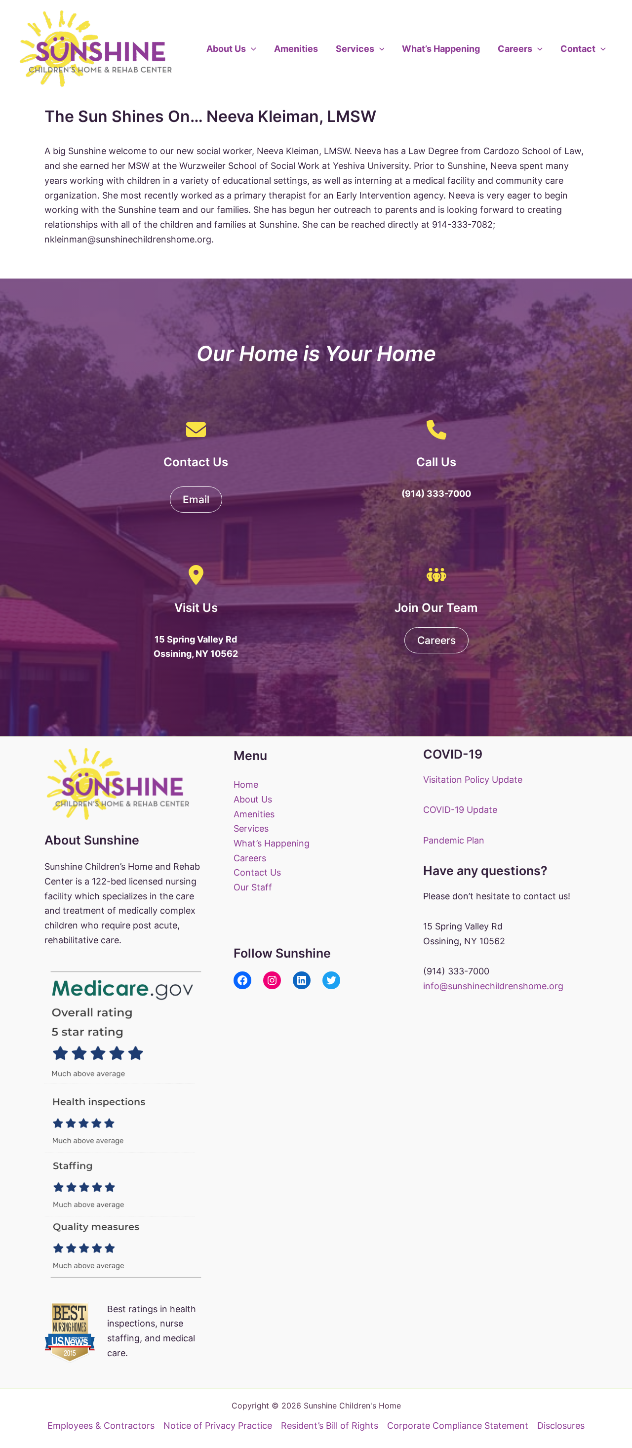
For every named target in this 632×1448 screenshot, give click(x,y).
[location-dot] (196, 575)
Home (246, 784)
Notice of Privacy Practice (217, 1425)
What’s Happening (441, 48)
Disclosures (561, 1425)
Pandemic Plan (453, 840)
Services (355, 48)
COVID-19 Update (460, 809)
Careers (515, 48)
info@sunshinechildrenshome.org (493, 986)
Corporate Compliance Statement (457, 1425)
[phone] (436, 429)
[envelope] (196, 429)
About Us (226, 48)
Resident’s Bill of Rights (329, 1425)
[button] (251, 48)
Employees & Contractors (101, 1425)
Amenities (296, 48)
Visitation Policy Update (472, 779)
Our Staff (253, 887)
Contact (577, 48)
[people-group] (436, 575)
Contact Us (257, 872)
